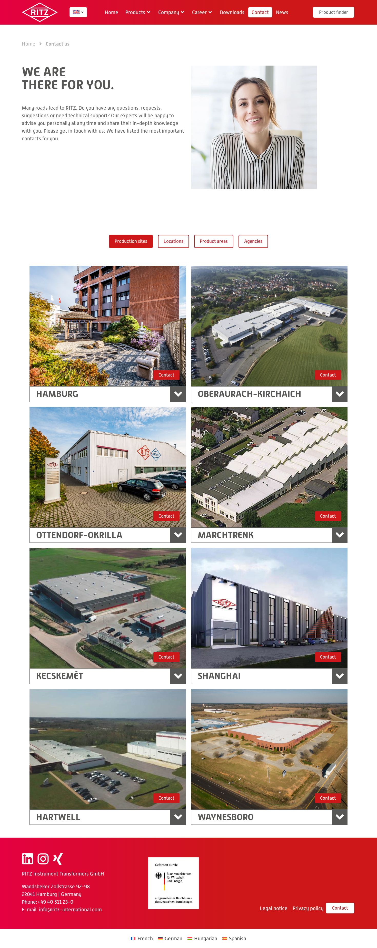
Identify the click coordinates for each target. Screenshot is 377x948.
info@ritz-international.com (70, 909)
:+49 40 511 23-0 (54, 902)
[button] (138, 12)
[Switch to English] (76, 12)
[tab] (131, 241)
